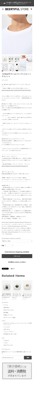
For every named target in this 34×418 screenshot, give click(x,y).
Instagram (6, 340)
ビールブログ (7, 327)
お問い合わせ (7, 329)
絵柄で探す (6, 307)
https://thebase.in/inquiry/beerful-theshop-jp (15, 166)
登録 (28, 357)
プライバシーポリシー (9, 331)
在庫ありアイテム (8, 315)
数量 (3, 245)
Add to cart (17, 256)
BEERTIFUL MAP (9, 310)
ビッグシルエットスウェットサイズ (11, 238)
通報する (13, 268)
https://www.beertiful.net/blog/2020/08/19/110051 (16, 90)
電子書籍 (6, 312)
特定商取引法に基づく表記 (10, 334)
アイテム (6, 305)
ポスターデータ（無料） (10, 317)
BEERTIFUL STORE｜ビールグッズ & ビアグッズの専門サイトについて (18, 324)
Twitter (6, 342)
